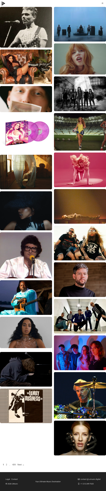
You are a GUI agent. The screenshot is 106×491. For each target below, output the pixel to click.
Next (21, 464)
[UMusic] (3, 3)
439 (14, 464)
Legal (8, 479)
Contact (14, 479)
